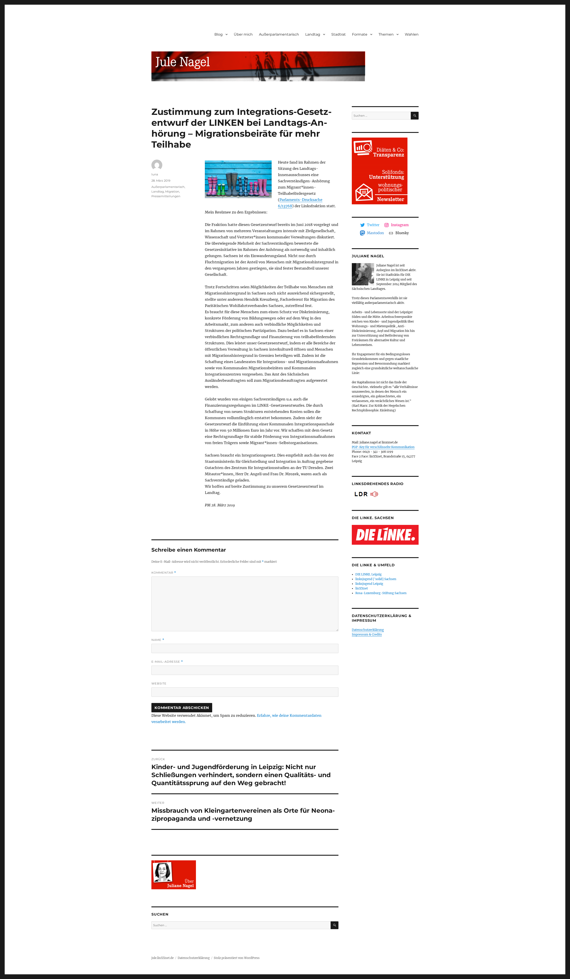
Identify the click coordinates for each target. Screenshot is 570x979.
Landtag (312, 34)
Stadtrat (338, 34)
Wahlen (412, 34)
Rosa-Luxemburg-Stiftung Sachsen (381, 593)
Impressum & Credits (367, 634)
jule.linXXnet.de (162, 958)
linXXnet (361, 588)
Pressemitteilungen (165, 196)
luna (154, 174)
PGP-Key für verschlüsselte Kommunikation (383, 447)
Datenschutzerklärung (368, 630)
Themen (386, 34)
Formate (359, 34)
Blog (218, 34)
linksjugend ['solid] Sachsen (375, 579)
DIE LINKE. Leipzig (368, 574)
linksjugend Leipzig (369, 584)
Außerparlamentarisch (279, 34)
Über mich (243, 34)
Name (157, 640)
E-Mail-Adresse (167, 662)
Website (159, 683)
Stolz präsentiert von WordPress (237, 958)
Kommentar (163, 573)
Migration (172, 191)
